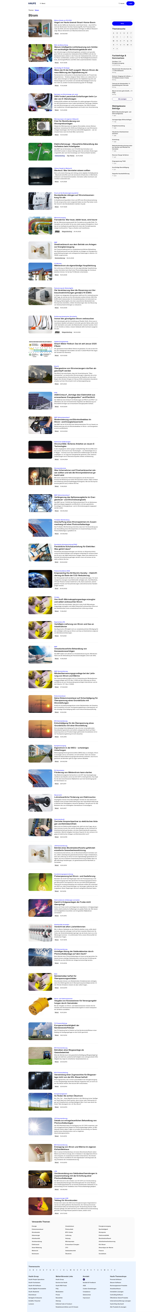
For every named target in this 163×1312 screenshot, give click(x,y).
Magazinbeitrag (67, 231)
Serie (56, 562)
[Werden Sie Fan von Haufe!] (84, 1279)
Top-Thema (70, 156)
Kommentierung (60, 258)
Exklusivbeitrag (60, 156)
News (56, 33)
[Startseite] (32, 3)
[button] (130, 3)
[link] (31, 10)
